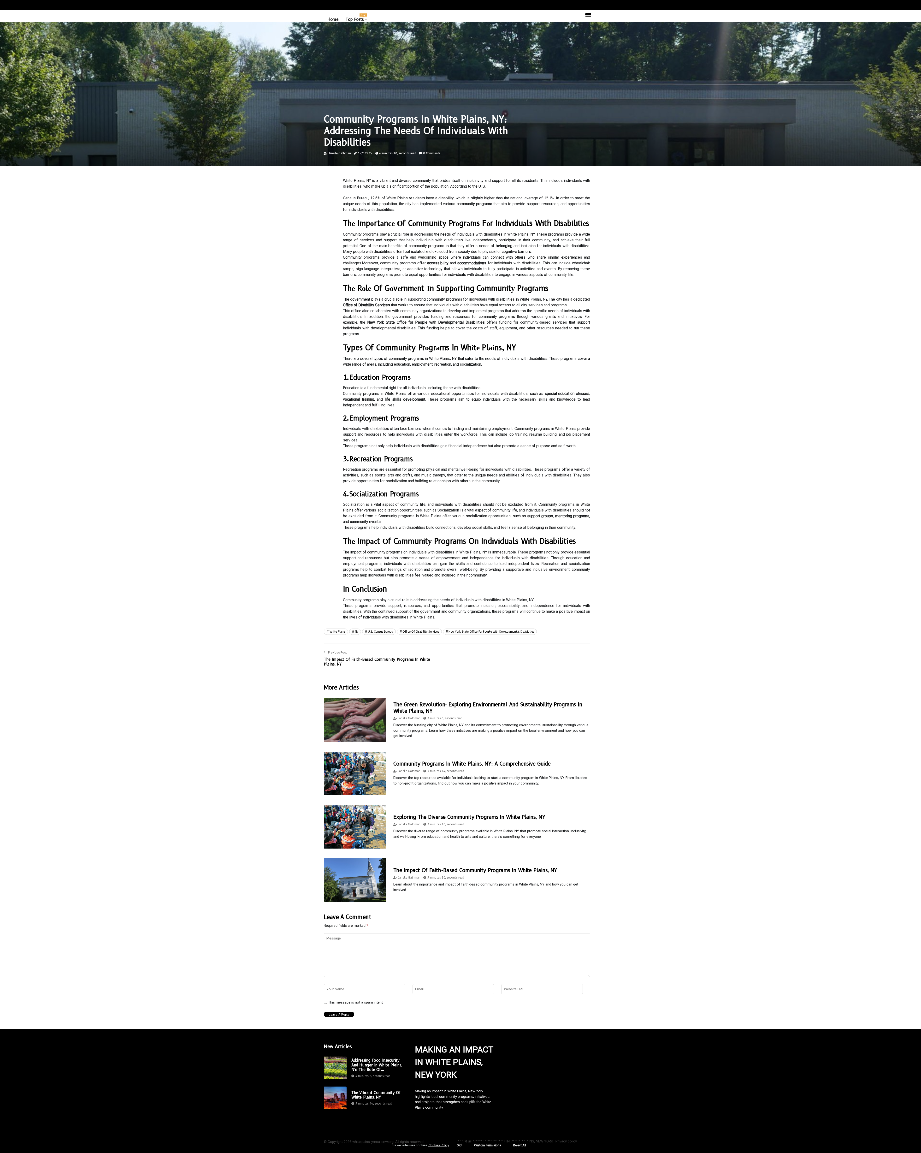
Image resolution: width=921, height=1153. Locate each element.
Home (332, 19)
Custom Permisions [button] (487, 1145)
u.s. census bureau (380, 631)
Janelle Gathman (340, 153)
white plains (337, 631)
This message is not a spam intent (355, 1002)
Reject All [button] (519, 1145)
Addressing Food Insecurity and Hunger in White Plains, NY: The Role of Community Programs (376, 1065)
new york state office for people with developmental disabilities (491, 631)
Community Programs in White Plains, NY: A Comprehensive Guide (471, 764)
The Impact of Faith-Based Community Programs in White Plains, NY (475, 870)
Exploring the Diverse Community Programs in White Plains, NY (469, 817)
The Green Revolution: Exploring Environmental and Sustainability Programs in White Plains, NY (487, 707)
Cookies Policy (438, 1145)
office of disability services (420, 631)
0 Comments (431, 153)
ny (356, 631)
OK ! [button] (459, 1145)
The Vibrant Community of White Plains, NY (376, 1095)
